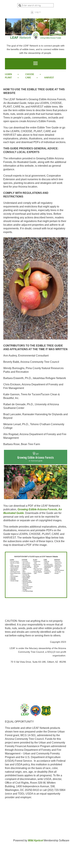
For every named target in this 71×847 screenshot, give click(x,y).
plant (8, 77)
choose (29, 74)
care (28, 77)
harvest (49, 77)
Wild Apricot (35, 840)
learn (8, 74)
